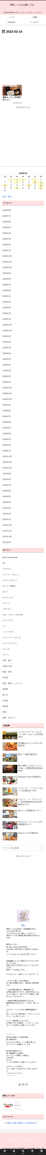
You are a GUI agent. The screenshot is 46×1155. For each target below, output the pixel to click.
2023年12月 (7, 388)
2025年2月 (6, 313)
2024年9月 (6, 336)
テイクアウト (7, 620)
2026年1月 (6, 250)
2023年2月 (6, 445)
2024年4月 (6, 365)
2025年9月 (6, 273)
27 (41, 188)
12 (35, 182)
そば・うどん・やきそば (12, 615)
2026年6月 (6, 222)
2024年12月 (7, 325)
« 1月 (4, 196)
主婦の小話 (7, 666)
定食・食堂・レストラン (12, 683)
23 (17, 188)
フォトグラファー (9, 643)
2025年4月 (6, 302)
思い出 (5, 695)
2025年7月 (6, 285)
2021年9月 (6, 542)
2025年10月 (7, 267)
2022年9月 (6, 474)
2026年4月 (6, 233)
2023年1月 (6, 451)
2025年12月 (7, 256)
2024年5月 (6, 359)
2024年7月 (6, 348)
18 (29, 185)
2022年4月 (6, 502)
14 (5, 185)
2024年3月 (6, 370)
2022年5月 (6, 496)
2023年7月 (6, 416)
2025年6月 (6, 290)
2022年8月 (6, 479)
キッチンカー (7, 597)
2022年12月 (7, 456)
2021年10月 (7, 536)
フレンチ (6, 649)
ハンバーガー (7, 632)
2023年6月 (6, 422)
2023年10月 (7, 399)
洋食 (4, 712)
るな (23, 925)
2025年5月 (6, 296)
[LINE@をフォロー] (26, 1084)
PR (3, 563)
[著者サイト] (19, 1084)
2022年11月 (7, 462)
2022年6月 (6, 491)
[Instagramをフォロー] (23, 1084)
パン (4, 626)
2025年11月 (7, 262)
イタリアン (7, 569)
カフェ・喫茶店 (8, 586)
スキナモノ (7, 609)
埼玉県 (5, 678)
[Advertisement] (23, 58)
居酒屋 (5, 689)
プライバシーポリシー (23, 1144)
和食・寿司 (7, 672)
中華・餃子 (7, 660)
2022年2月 (6, 514)
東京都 (5, 706)
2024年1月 (6, 382)
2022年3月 (6, 508)
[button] (41, 848)
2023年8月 (6, 411)
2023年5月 (6, 428)
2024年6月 (6, 353)
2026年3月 (6, 239)
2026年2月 (6, 245)
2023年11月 (7, 393)
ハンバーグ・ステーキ (11, 637)
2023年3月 (6, 439)
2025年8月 (6, 279)
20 (41, 185)
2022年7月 (6, 485)
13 (41, 182)
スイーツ (6, 603)
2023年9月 (6, 405)
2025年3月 (6, 308)
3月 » (10, 196)
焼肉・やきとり (8, 718)
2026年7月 (6, 216)
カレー (5, 592)
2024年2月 (6, 376)
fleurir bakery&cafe (10, 557)
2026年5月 (6, 227)
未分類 (5, 700)
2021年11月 (7, 531)
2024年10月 (7, 330)
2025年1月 (6, 319)
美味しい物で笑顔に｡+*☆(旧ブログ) (22, 1123)
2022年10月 (7, 468)
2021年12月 (7, 525)
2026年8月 (6, 210)
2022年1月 (6, 519)
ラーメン (6, 655)
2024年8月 (6, 342)
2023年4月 (6, 433)
